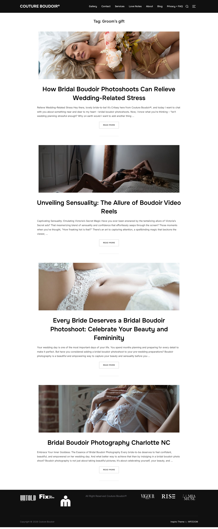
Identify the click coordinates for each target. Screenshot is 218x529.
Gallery (93, 6)
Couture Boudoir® (40, 6)
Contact (105, 6)
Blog (160, 6)
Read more (111, 125)
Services (119, 6)
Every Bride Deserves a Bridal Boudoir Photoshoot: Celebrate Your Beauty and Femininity (109, 329)
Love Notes (135, 6)
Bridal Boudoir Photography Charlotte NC (108, 443)
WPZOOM (193, 521)
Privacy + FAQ (175, 6)
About (149, 6)
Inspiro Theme (177, 521)
